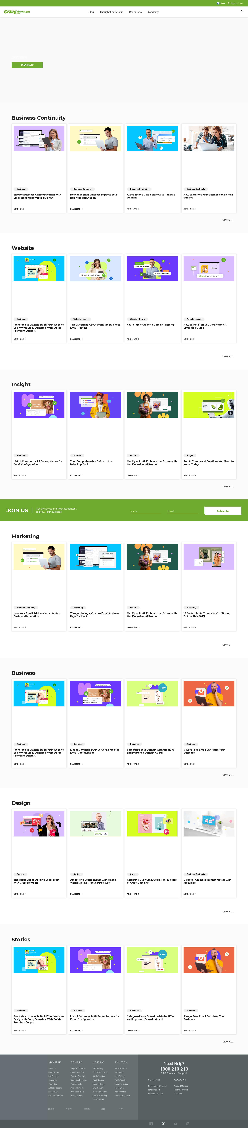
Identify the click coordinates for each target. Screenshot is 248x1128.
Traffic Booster (121, 1080)
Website (23, 248)
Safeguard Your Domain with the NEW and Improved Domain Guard (150, 751)
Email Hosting (98, 1080)
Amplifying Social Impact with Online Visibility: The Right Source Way (93, 881)
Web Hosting (98, 1068)
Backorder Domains (79, 1080)
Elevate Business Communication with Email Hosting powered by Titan (37, 196)
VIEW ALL (228, 220)
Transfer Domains (78, 1076)
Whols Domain (76, 1096)
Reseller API (53, 1092)
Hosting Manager (181, 1090)
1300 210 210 (174, 1069)
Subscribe (223, 511)
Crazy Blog (52, 1084)
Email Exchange (99, 1084)
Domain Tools (76, 1084)
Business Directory (122, 1096)
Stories (21, 939)
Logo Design (120, 1076)
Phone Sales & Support (157, 1086)
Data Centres (53, 1072)
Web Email (178, 1094)
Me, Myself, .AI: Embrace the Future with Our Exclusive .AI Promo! (152, 463)
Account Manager (181, 1086)
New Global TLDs (77, 1092)
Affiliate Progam (55, 1088)
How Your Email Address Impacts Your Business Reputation (93, 196)
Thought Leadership (111, 12)
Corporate (52, 1080)
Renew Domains (77, 1072)
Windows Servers (100, 1092)
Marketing (26, 536)
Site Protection (99, 1076)
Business (24, 673)
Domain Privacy (77, 1088)
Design (21, 803)
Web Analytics (120, 1092)
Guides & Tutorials (155, 1094)
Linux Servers (98, 1088)
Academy (153, 12)
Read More (19, 209)
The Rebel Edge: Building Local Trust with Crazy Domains (36, 881)
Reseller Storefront (56, 1096)
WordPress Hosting (100, 1072)
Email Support (154, 1090)
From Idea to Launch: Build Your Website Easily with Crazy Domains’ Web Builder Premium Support (39, 327)
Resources (135, 12)
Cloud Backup (98, 1099)
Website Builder (121, 1068)
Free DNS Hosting (100, 1096)
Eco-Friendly (53, 1076)
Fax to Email (119, 1088)
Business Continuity (39, 118)
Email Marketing (121, 1084)
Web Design (119, 1072)
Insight (21, 384)
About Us (52, 1068)
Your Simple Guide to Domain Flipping (150, 324)
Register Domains (78, 1068)
